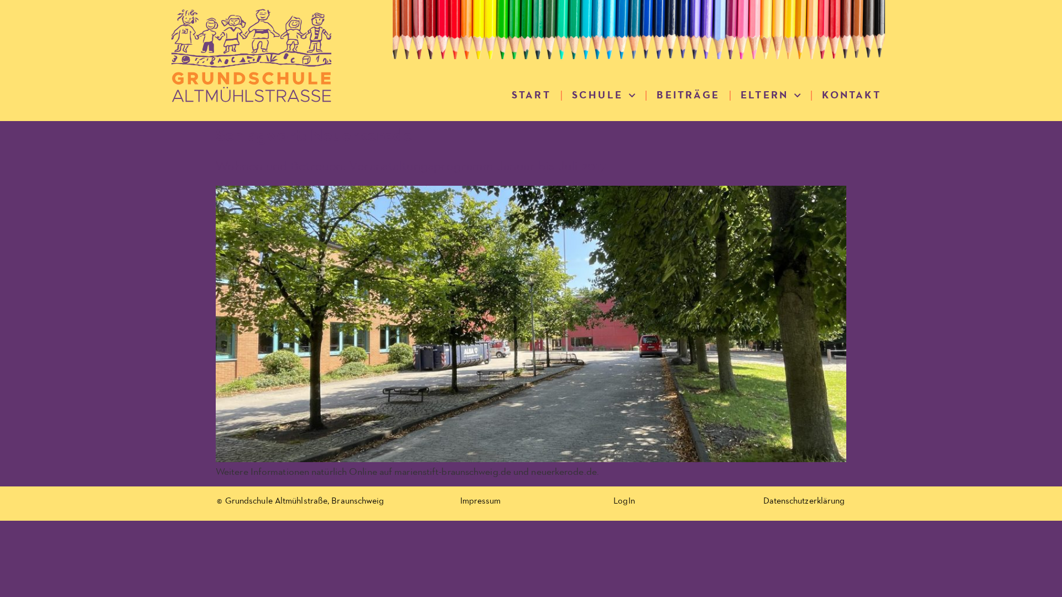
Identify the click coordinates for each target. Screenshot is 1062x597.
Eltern (764, 95)
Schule (597, 95)
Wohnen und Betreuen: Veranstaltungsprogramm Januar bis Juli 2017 (411, 166)
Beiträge (688, 95)
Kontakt (851, 95)
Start (531, 95)
